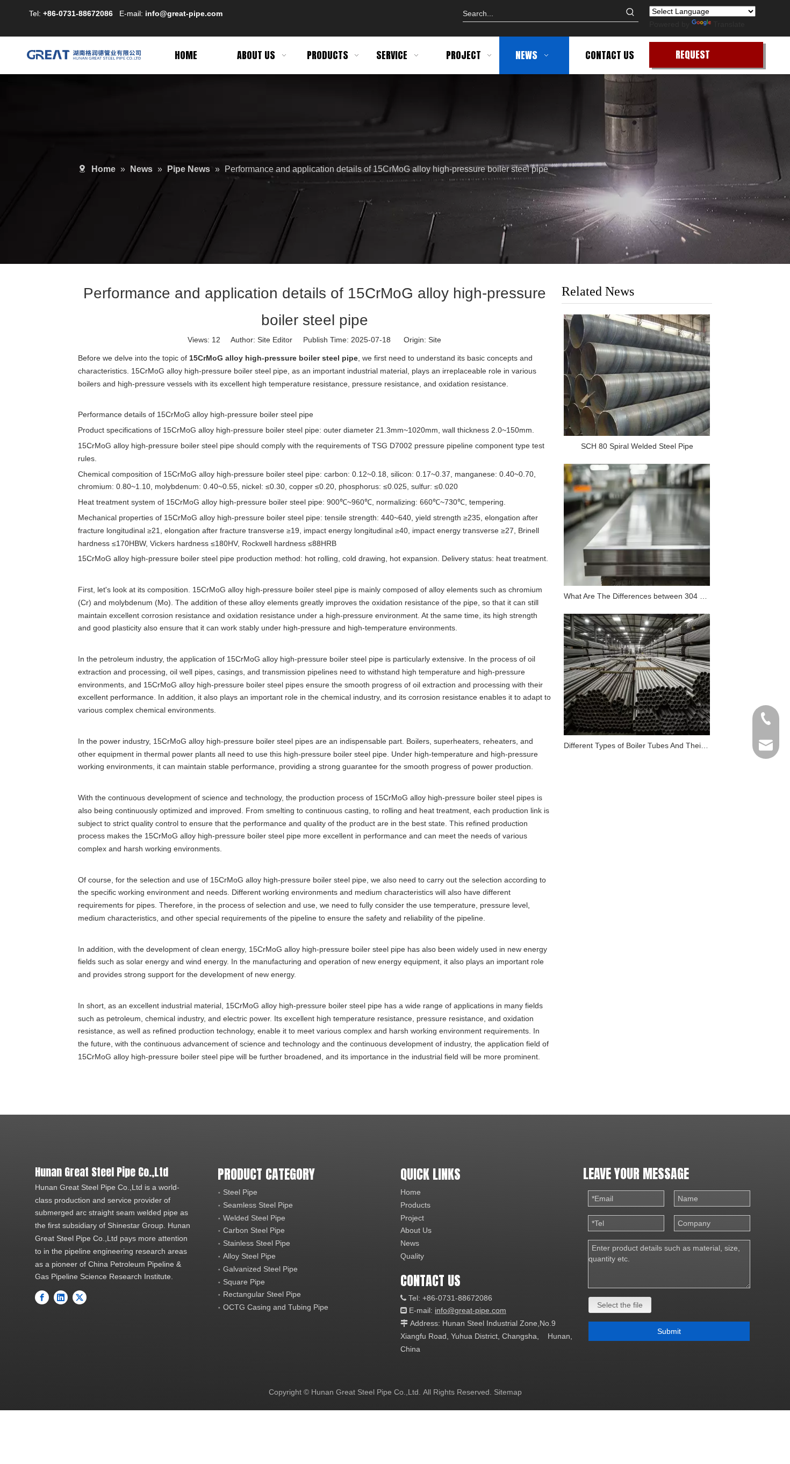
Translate (729, 24)
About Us (416, 1230)
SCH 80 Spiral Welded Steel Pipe (637, 446)
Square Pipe (244, 1282)
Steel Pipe (240, 1192)
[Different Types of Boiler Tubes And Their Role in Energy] (637, 675)
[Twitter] (80, 1297)
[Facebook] (42, 1297)
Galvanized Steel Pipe (260, 1269)
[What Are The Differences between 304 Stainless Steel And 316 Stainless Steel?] (637, 525)
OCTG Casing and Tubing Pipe (275, 1307)
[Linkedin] (61, 1297)
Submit (669, 1331)
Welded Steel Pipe (254, 1218)
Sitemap (508, 1392)
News (409, 1243)
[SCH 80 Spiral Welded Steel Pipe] (637, 375)
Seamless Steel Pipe (258, 1205)
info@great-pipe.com (183, 13)
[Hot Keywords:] (630, 13)
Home (410, 1192)
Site (434, 339)
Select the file (620, 1305)
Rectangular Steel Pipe (262, 1294)
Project (412, 1218)
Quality (412, 1256)
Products (415, 1205)
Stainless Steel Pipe (256, 1243)
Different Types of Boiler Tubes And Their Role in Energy (637, 745)
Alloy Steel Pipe (249, 1256)
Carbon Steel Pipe (254, 1230)
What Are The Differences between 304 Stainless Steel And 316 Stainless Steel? (637, 596)
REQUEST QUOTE (693, 57)
